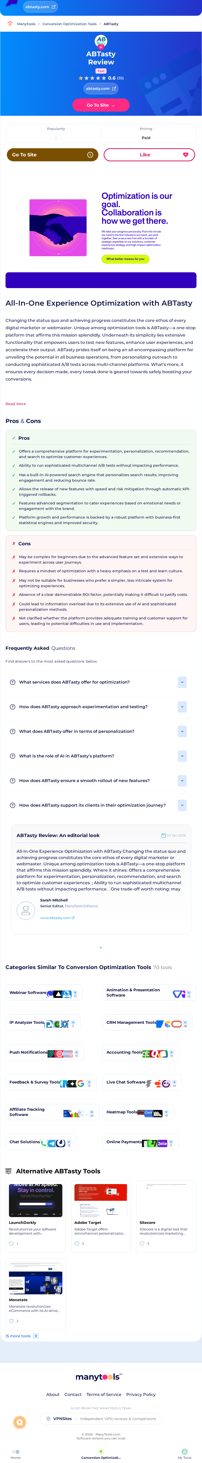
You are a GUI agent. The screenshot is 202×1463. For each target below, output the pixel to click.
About (53, 1394)
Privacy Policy (141, 1394)
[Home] (11, 24)
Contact (73, 1394)
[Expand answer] (182, 682)
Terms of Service (104, 1394)
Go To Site (101, 105)
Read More (16, 404)
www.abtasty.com (55, 918)
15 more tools (18, 1336)
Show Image (101, 236)
